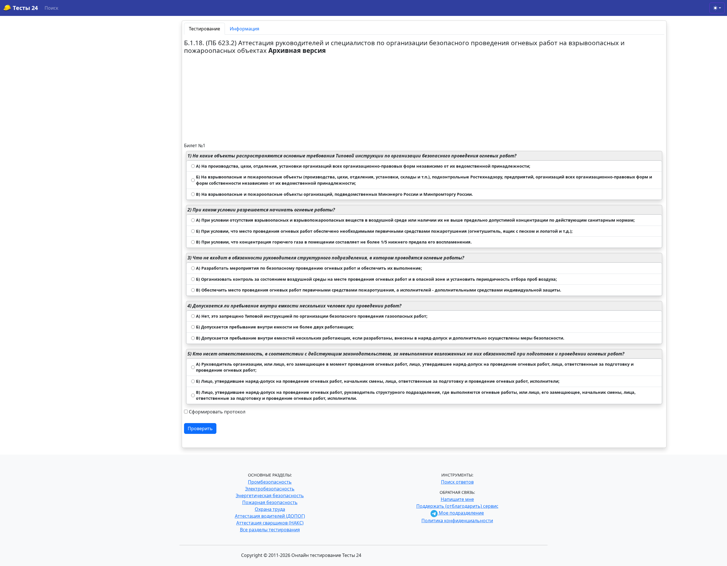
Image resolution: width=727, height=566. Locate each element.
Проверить (200, 428)
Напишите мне (457, 499)
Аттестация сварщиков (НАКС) (270, 523)
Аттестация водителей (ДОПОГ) (270, 516)
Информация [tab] (244, 29)
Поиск (51, 8)
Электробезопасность (269, 489)
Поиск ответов (457, 482)
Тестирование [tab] (204, 29)
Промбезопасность (270, 482)
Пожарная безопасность (270, 502)
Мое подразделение (461, 513)
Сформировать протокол (217, 412)
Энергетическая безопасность (270, 495)
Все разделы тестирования (270, 530)
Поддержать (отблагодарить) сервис (457, 506)
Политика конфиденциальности (457, 520)
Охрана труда (270, 509)
